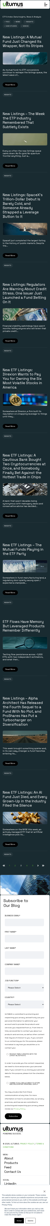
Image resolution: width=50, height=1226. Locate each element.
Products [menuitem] (11, 1163)
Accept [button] (19, 1220)
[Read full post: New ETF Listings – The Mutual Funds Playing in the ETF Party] (25, 566)
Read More (10, 85)
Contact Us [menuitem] (12, 1172)
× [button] (44, 1190)
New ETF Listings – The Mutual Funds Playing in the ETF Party (23, 549)
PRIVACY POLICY (27, 1143)
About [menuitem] (8, 1158)
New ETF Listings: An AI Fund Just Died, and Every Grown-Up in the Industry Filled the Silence (25, 799)
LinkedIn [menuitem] (10, 1184)
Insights (7, 95)
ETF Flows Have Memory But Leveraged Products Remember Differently (24, 626)
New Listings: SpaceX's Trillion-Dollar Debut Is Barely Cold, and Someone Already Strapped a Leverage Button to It (23, 205)
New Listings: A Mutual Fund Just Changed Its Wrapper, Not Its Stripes (23, 41)
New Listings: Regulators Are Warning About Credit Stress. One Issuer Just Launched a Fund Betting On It (25, 293)
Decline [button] (30, 1220)
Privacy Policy (19, 1109)
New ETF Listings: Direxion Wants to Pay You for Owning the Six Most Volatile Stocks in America (22, 379)
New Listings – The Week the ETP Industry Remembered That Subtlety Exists (24, 120)
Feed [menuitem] (7, 1167)
